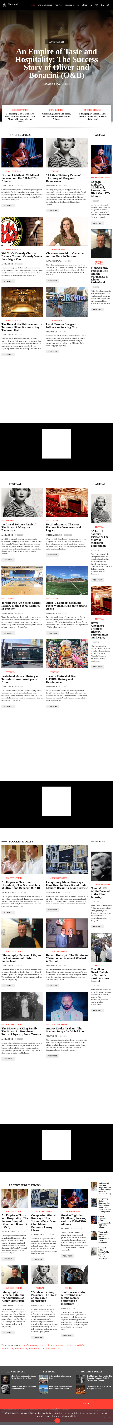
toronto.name (21, 1348)
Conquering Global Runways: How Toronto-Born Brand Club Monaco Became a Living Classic (67, 884)
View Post (8, 205)
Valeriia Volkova (54, 535)
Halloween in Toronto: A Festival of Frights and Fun (99, 1387)
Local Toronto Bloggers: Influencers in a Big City (61, 326)
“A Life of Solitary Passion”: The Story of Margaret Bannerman (64, 178)
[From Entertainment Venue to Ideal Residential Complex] (43, 1389)
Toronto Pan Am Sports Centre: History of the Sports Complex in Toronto (21, 605)
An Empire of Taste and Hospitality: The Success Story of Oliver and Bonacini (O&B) (56, 63)
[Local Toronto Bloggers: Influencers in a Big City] (67, 301)
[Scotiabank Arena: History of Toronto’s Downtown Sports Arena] (22, 653)
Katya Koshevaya (54, 261)
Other (68, 1288)
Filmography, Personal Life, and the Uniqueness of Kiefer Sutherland (93, 116)
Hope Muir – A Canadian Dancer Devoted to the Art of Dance (23, 1377)
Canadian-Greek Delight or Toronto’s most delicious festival (100, 975)
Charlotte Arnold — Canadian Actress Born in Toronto (65, 255)
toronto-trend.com (60, 1345)
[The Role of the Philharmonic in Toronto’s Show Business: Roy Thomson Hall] (22, 301)
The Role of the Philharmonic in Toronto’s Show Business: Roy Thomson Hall (21, 327)
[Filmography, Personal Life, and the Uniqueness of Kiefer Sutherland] (101, 243)
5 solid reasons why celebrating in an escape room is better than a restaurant (73, 1297)
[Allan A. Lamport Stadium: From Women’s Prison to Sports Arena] (67, 580)
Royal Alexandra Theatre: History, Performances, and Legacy (63, 527)
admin (64, 1308)
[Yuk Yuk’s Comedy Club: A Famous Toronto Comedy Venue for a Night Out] (22, 231)
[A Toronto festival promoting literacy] (43, 1379)
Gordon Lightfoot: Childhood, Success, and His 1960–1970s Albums (56, 116)
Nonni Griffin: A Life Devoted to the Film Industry (100, 893)
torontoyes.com (52, 1348)
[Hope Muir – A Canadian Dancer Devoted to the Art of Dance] (5, 1379)
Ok (57, 1420)
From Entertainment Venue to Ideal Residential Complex (60, 1387)
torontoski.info (77, 1345)
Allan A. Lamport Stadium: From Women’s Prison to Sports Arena (66, 605)
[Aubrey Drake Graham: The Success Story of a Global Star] (67, 1006)
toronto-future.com (28, 1345)
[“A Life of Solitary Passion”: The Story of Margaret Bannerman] (67, 152)
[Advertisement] (102, 360)
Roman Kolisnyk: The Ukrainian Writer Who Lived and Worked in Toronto (67, 958)
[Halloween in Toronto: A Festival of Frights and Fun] (80, 1389)
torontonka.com (36, 1348)
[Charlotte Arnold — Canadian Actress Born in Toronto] (67, 231)
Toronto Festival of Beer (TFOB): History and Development (61, 679)
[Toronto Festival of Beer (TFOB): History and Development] (67, 653)
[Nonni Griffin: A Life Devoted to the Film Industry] (101, 866)
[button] (91, 4)
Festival (54, 171)
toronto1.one (7, 1348)
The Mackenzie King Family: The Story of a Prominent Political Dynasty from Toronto (21, 1031)
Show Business (56, 110)
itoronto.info (44, 1345)
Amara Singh (7, 186)
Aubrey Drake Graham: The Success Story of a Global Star (65, 1030)
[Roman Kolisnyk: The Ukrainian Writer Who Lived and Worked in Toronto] (67, 933)
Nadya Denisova (51, 84)
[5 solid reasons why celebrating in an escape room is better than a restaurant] (74, 1274)
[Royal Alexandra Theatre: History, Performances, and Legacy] (67, 502)
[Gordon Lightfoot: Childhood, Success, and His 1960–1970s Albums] (22, 152)
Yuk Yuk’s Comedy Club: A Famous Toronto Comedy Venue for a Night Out (21, 256)
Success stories (56, 42)
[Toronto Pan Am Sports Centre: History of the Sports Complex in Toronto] (22, 580)
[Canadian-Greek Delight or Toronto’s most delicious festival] (101, 947)
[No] (109, 1417)
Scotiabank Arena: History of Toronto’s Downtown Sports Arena (20, 679)
